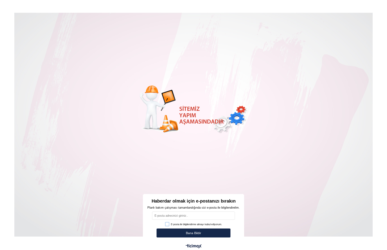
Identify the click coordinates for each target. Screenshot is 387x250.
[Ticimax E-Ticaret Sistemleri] (193, 246)
